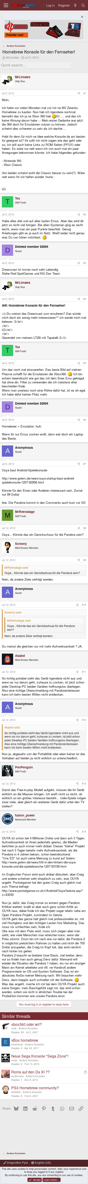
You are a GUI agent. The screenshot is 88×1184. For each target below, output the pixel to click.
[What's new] (75, 5)
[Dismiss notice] (82, 17)
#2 (84, 214)
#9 (84, 560)
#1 (84, 93)
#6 (84, 419)
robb (13, 1028)
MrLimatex (12, 57)
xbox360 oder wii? (26, 1024)
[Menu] (6, 5)
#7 (84, 464)
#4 (84, 299)
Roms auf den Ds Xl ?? (30, 1072)
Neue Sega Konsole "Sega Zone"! (39, 1056)
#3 (84, 263)
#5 (84, 363)
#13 (84, 783)
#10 (84, 604)
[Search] (83, 5)
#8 (84, 528)
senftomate (17, 1076)
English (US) (42, 1162)
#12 (84, 720)
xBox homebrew (24, 1040)
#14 (84, 831)
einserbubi (17, 1044)
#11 (84, 671)
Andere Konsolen (28, 1028)
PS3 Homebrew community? (35, 1087)
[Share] (79, 93)
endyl (14, 1060)
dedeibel (16, 1092)
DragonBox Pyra (17, 1162)
